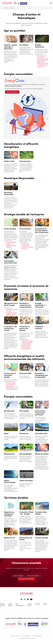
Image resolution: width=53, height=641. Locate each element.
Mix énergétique (26, 454)
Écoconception (25, 229)
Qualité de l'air (9, 538)
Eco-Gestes (24, 45)
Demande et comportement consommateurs (26, 305)
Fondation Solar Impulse (41, 513)
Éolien (6, 433)
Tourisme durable (41, 538)
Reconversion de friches (26, 539)
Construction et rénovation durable (10, 375)
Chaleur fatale (9, 161)
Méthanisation (9, 454)
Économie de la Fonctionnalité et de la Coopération (41, 230)
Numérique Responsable (9, 193)
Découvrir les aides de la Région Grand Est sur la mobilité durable (42, 60)
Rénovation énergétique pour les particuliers (41, 375)
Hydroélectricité (41, 433)
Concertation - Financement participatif (40, 413)
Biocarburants (9, 411)
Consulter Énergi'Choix (12, 92)
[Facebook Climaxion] (21, 599)
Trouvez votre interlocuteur (27, 578)
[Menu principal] (51, 3)
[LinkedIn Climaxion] (28, 599)
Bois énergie (24, 411)
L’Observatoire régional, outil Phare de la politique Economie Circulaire (27, 342)
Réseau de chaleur (42, 454)
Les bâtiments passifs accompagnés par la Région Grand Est (11, 384)
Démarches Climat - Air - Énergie (26, 513)
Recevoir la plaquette (18, 575)
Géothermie (24, 433)
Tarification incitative (39, 327)
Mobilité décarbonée (39, 46)
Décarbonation (25, 161)
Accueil (5, 7)
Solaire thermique (26, 480)
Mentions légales (26, 635)
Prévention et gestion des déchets (25, 328)
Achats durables (10, 229)
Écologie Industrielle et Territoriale (40, 305)
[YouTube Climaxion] (31, 599)
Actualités (37, 604)
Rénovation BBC (26, 373)
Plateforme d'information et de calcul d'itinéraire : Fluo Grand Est (42, 65)
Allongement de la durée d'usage (10, 304)
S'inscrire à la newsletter (33, 575)
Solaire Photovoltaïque (9, 481)
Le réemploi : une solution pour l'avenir (10, 328)
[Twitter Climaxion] (24, 599)
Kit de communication (16, 635)
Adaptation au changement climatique (9, 514)
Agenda (45, 604)
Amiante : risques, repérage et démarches (10, 47)
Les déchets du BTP (26, 348)
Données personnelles (37, 635)
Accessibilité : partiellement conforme (26, 638)
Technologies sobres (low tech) (10, 262)
